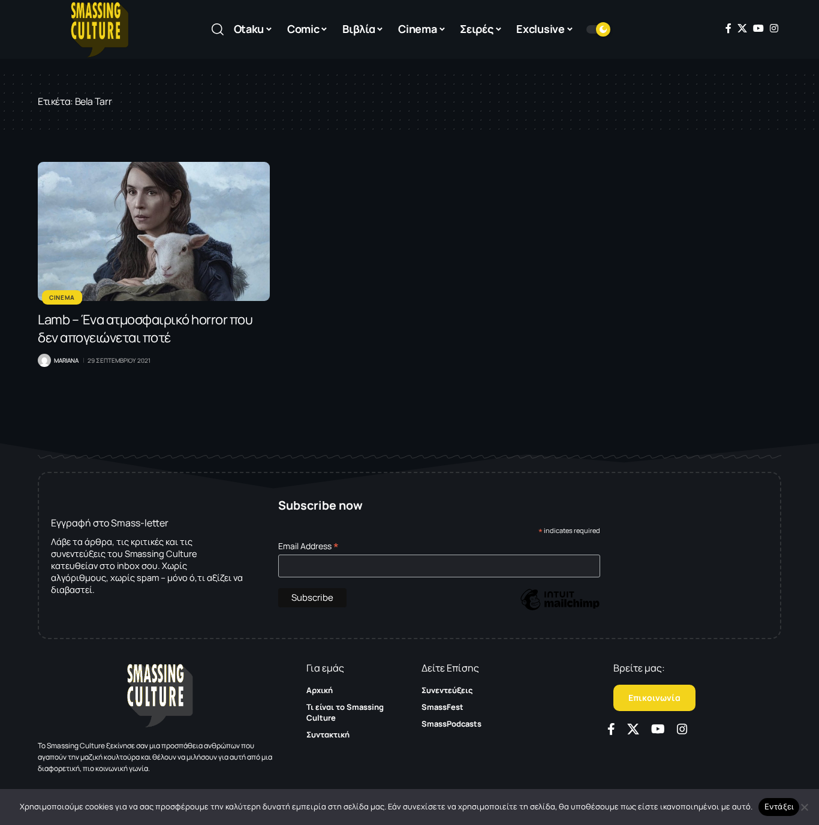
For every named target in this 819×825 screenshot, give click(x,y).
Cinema (62, 297)
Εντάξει (779, 806)
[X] (742, 28)
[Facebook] (728, 28)
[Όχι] (804, 807)
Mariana (66, 360)
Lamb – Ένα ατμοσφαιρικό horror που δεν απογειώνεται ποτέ (145, 329)
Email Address (308, 546)
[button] (218, 29)
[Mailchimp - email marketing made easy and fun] (560, 608)
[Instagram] (774, 28)
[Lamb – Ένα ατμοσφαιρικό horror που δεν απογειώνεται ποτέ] (154, 231)
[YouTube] (758, 28)
